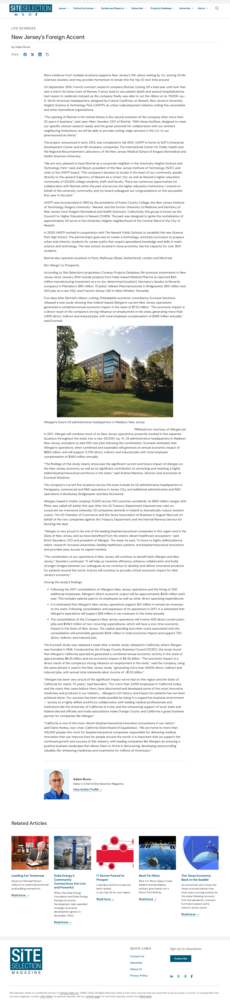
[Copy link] (47, 54)
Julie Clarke (46, 996)
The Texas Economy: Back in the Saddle (196, 878)
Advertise (184, 8)
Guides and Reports (112, 8)
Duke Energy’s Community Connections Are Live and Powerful (70, 881)
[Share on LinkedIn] (40, 54)
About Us (136, 969)
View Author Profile (86, 789)
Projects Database (161, 8)
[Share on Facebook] (25, 54)
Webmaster (145, 996)
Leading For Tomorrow (27, 876)
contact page (93, 996)
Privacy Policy (139, 975)
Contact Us (137, 956)
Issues (62, 8)
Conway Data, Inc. (69, 992)
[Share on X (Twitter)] (32, 54)
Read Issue (18, 895)
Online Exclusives (83, 8)
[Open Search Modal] (217, 8)
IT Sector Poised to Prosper (110, 878)
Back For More (149, 876)
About (201, 8)
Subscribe (137, 8)
